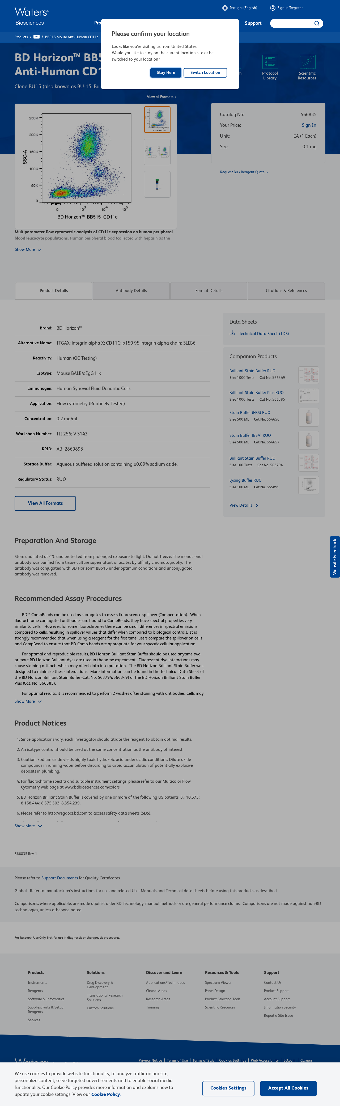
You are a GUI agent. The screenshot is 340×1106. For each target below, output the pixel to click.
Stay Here (166, 73)
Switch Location (205, 73)
